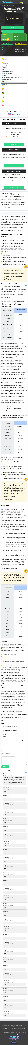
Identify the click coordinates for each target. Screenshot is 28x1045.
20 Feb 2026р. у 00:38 (8, 859)
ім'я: (2, 748)
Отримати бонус (13, 31)
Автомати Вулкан (7, 1023)
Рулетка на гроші (17, 1023)
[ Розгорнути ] (8, 213)
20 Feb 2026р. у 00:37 (8, 789)
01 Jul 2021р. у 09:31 (7, 775)
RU (15, 1042)
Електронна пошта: (6, 753)
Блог (24, 1023)
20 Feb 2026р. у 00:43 (8, 928)
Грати (12, 27)
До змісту (24, 285)
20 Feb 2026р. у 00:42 (8, 905)
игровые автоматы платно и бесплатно (10, 384)
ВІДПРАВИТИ (5, 766)
